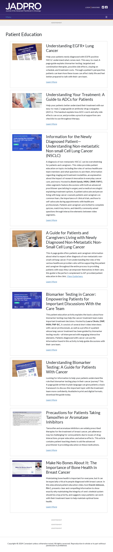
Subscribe (95, 7)
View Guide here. (75, 276)
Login (87, 7)
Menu (8, 17)
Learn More (51, 82)
